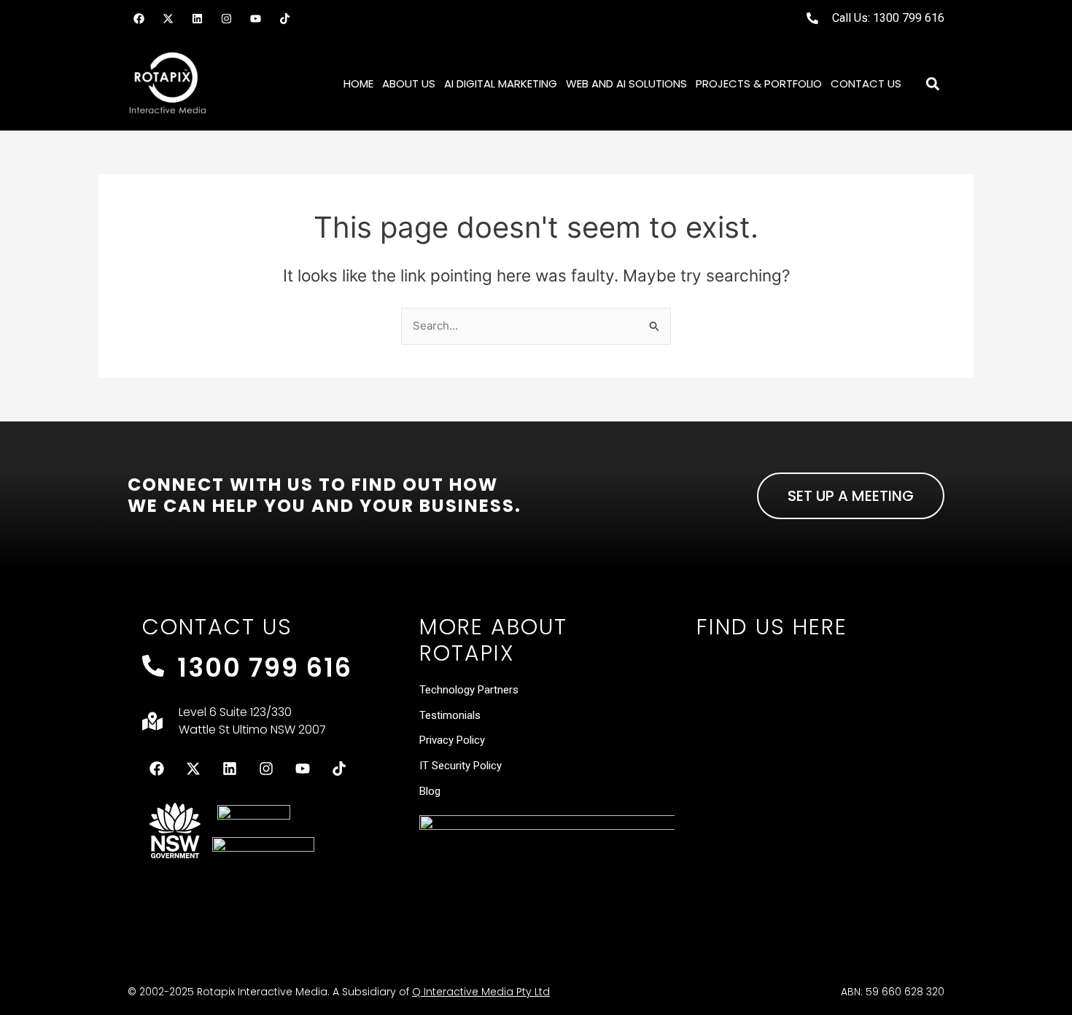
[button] (932, 83)
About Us (408, 83)
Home (358, 83)
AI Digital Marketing (500, 83)
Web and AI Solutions (626, 83)
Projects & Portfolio (759, 83)
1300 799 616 (264, 667)
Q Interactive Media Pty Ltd (481, 991)
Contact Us (866, 83)
